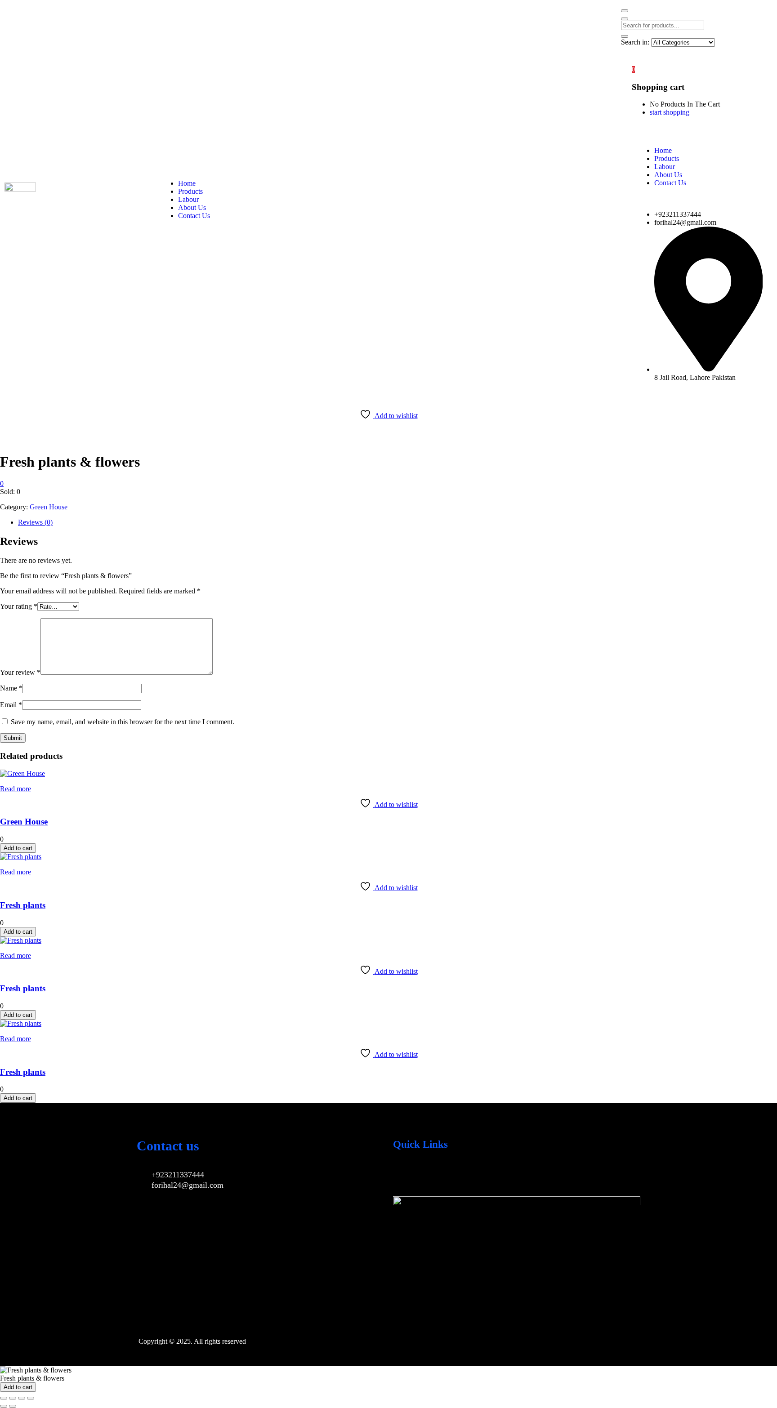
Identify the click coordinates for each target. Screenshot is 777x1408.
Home (187, 183)
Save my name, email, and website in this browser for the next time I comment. (122, 722)
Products (190, 191)
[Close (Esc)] (30, 1398)
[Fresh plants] (20, 856)
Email (11, 704)
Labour (188, 199)
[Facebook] (404, 1174)
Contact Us (194, 215)
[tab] (397, 522)
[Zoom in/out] (3, 1398)
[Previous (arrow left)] (3, 1406)
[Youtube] (431, 1174)
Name (11, 688)
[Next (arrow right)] (12, 1406)
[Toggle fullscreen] (12, 1398)
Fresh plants (22, 905)
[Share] (21, 1398)
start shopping (669, 112)
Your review (20, 672)
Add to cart (18, 848)
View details (17, 440)
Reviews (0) (35, 522)
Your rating (18, 606)
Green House (48, 507)
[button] (633, 69)
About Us (192, 207)
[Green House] (22, 773)
